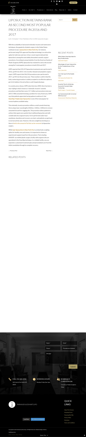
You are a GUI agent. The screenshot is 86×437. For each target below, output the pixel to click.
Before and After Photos (67, 46)
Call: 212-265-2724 (19, 379)
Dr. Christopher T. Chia (16, 39)
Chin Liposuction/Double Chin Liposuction (29, 321)
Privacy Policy (67, 417)
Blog (56, 10)
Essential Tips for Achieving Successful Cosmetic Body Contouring (65, 86)
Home (23, 10)
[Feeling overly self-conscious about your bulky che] (14, 413)
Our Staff (31, 10)
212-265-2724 (14, 2)
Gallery (69, 10)
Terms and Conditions (69, 422)
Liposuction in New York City (28, 50)
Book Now (73, 2)
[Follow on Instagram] (56, 1)
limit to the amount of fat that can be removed (27, 123)
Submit (73, 367)
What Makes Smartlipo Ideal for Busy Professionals (25, 208)
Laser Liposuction (62, 70)
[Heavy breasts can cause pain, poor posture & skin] (27, 413)
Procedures (40, 10)
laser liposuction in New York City (23, 130)
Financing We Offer (69, 415)
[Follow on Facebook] (51, 1)
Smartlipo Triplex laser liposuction (20, 99)
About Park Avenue (69, 410)
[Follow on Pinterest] (62, 1)
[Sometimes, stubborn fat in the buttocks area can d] (40, 413)
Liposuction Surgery (43, 39)
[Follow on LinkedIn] (56, 4)
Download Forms (68, 412)
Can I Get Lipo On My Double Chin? (20, 318)
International (49, 10)
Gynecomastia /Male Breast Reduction (67, 98)
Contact (75, 10)
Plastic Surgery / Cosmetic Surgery (66, 90)
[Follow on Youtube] (59, 1)
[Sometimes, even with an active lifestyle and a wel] (53, 413)
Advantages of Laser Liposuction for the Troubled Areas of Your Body (67, 66)
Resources (61, 10)
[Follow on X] (54, 1)
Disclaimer (66, 420)
